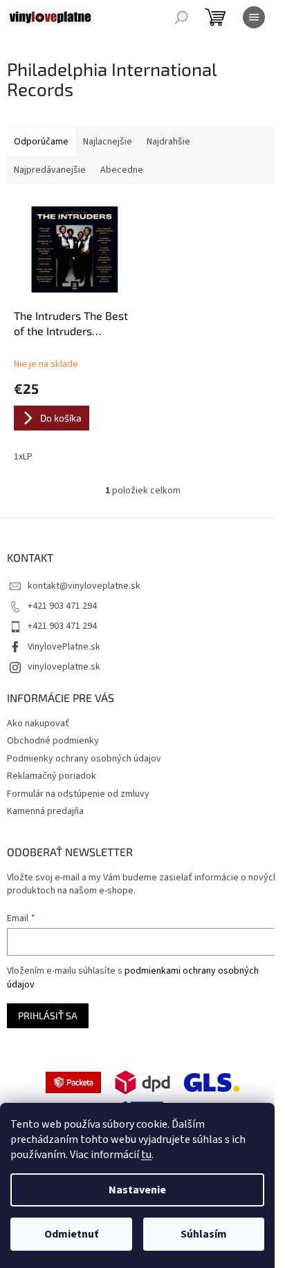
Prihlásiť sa (47, 1015)
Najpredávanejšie (50, 170)
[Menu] (254, 17)
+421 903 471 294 (62, 606)
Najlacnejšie (107, 142)
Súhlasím (204, 1234)
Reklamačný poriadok (51, 776)
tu (146, 1154)
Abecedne (121, 170)
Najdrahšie (168, 142)
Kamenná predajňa (45, 811)
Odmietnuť (71, 1234)
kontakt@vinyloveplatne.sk (84, 586)
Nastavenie (137, 1190)
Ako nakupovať (38, 723)
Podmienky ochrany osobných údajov (84, 759)
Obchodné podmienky (53, 741)
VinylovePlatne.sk (64, 647)
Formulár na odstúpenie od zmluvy (78, 794)
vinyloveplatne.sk (64, 667)
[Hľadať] (181, 17)
